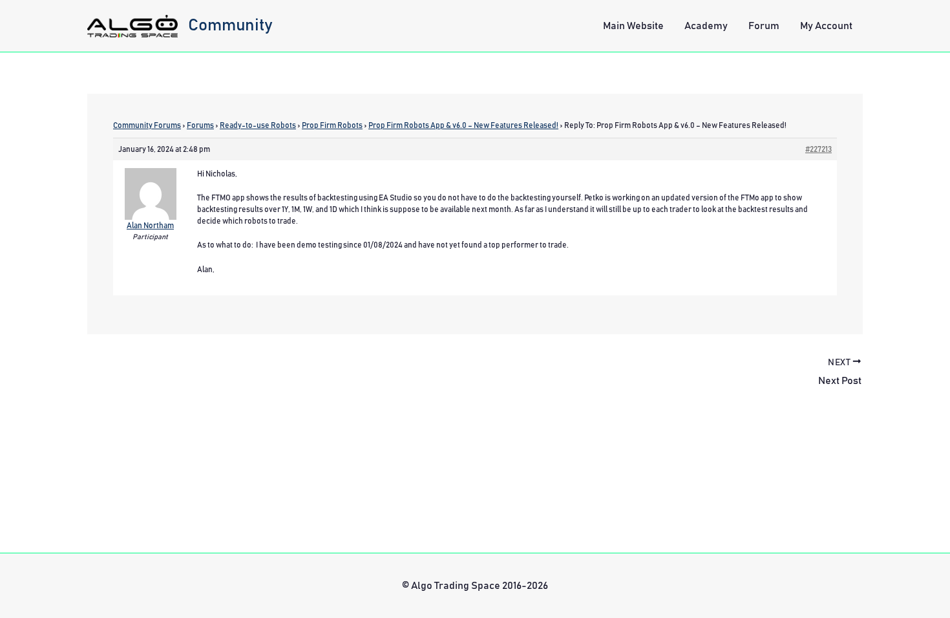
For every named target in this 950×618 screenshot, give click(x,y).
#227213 (818, 149)
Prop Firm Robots (332, 125)
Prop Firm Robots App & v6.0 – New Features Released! (463, 125)
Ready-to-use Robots (258, 125)
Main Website (633, 26)
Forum (763, 26)
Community (230, 25)
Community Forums (147, 125)
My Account (826, 26)
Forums (200, 125)
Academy (706, 26)
